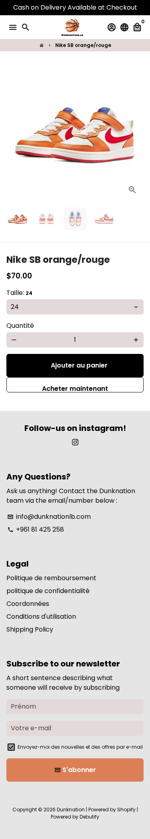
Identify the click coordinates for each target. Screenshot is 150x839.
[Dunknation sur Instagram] (75, 442)
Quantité (20, 325)
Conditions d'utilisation (41, 616)
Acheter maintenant (75, 388)
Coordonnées (27, 603)
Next (136, 132)
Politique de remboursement (51, 578)
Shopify (126, 809)
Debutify (89, 816)
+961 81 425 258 (35, 529)
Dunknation (71, 809)
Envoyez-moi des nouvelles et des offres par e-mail (80, 747)
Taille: (19, 292)
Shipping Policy (29, 629)
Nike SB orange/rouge (83, 45)
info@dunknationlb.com (49, 516)
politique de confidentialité (48, 590)
